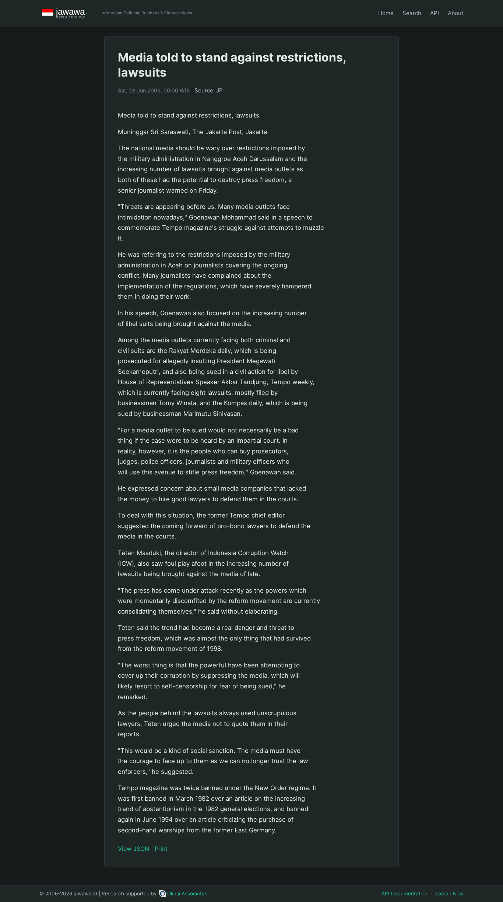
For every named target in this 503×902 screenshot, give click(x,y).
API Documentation (404, 893)
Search (411, 13)
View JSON (133, 848)
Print (161, 848)
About (456, 13)
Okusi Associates (187, 893)
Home (386, 13)
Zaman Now (449, 893)
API (434, 13)
